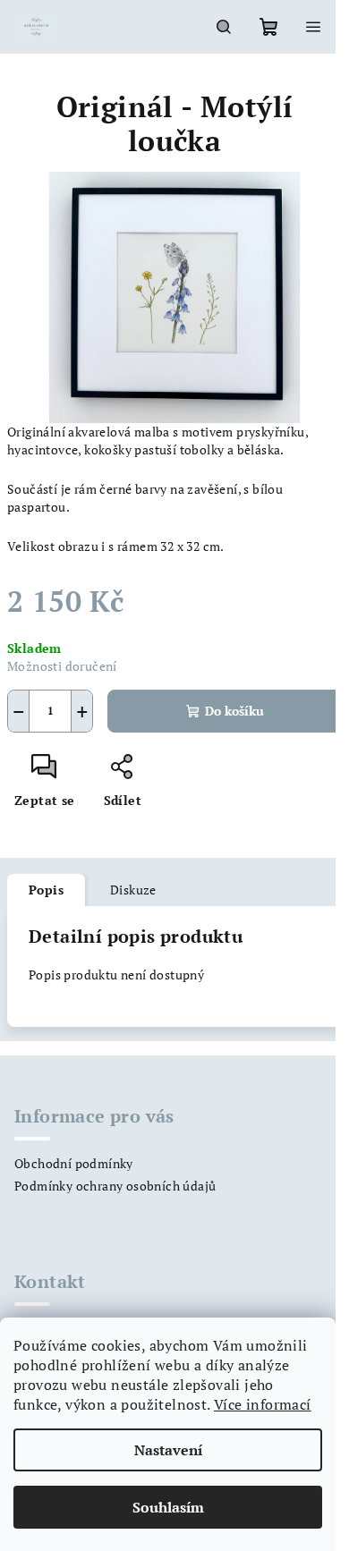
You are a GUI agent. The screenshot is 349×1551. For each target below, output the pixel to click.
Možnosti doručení (62, 665)
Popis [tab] (46, 889)
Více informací (262, 1404)
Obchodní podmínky (73, 1163)
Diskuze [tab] (133, 889)
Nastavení (168, 1450)
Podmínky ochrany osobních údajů (115, 1185)
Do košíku (234, 710)
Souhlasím (168, 1507)
